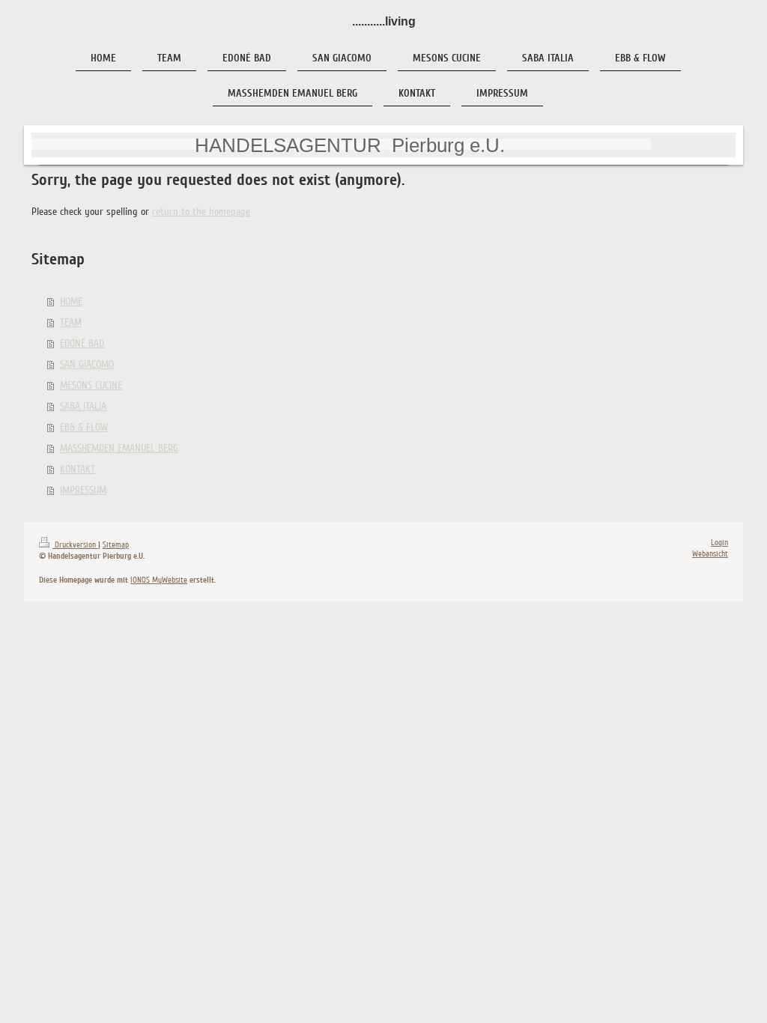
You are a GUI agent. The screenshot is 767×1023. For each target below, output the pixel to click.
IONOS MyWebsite (158, 580)
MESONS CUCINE (91, 385)
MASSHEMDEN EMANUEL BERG (119, 448)
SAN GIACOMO (87, 364)
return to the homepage (201, 211)
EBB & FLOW (84, 427)
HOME (71, 301)
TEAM (71, 322)
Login (719, 542)
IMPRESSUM (83, 490)
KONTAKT (77, 469)
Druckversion (75, 545)
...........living (384, 21)
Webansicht (710, 554)
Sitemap (116, 545)
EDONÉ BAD (82, 343)
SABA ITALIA (83, 406)
